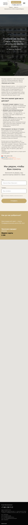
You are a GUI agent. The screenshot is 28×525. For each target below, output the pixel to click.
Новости (16, 7)
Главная (10, 7)
